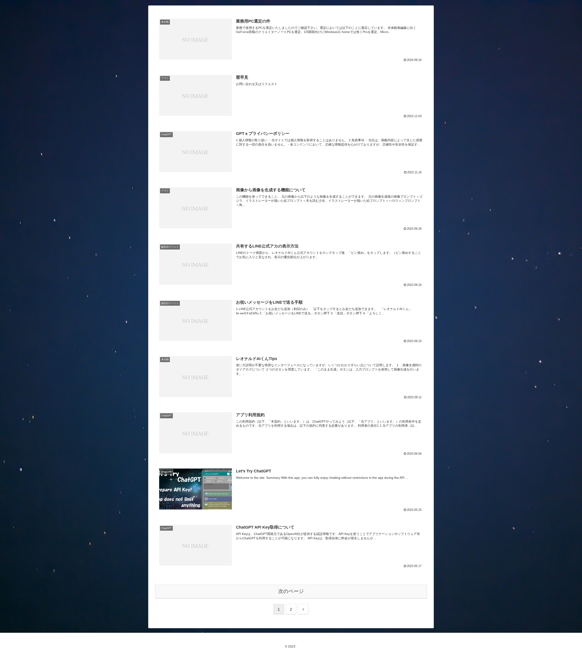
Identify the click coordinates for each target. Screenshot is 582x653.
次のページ (291, 591)
